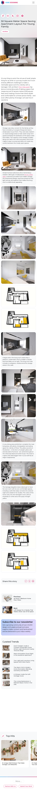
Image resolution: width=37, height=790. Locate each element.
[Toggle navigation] (33, 2)
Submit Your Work (26, 786)
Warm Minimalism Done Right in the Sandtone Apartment (23, 654)
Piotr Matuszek (24, 87)
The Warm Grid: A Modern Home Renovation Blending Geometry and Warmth (23, 669)
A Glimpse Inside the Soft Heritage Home (22, 675)
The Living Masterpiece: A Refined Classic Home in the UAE (23, 682)
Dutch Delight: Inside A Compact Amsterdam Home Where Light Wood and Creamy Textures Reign (24, 648)
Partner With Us (10, 786)
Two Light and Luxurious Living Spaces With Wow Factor (24, 661)
